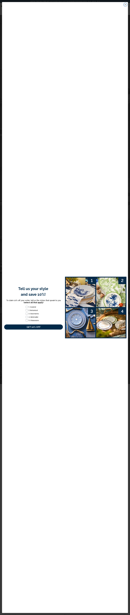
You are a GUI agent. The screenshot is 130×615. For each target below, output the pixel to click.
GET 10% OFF (34, 327)
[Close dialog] (125, 4)
